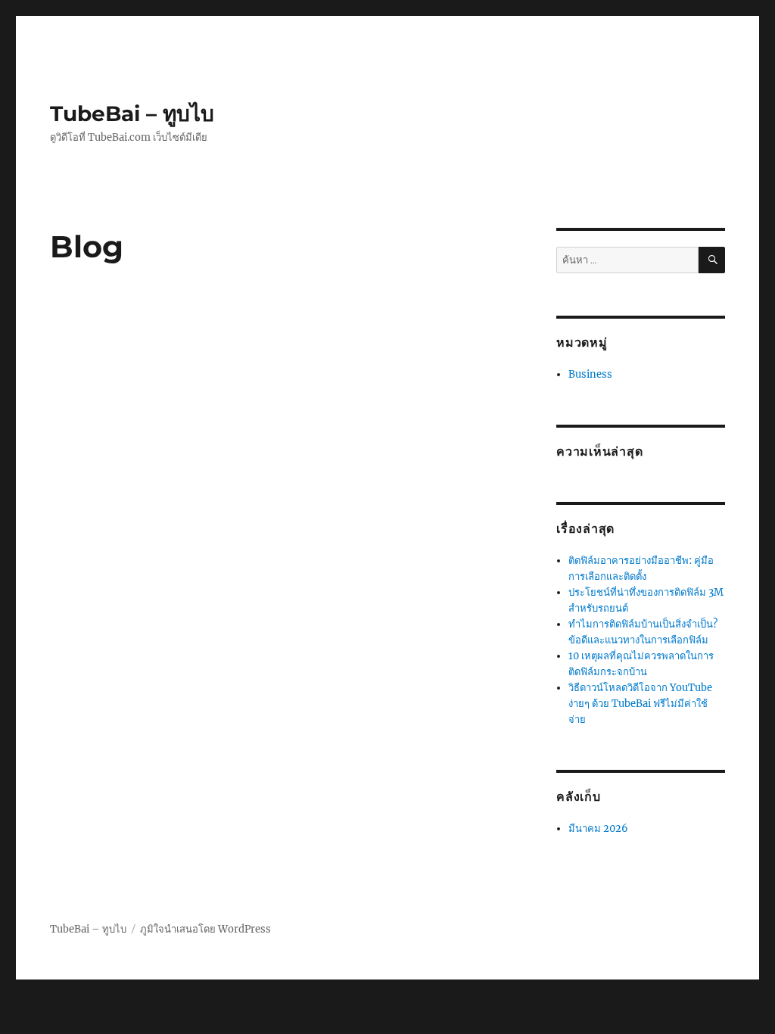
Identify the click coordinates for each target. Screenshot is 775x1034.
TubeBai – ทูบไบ (132, 113)
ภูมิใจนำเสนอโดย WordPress (205, 929)
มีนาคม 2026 (598, 828)
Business (590, 374)
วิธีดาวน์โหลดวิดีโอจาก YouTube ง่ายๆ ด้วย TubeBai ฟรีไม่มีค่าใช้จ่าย (640, 703)
